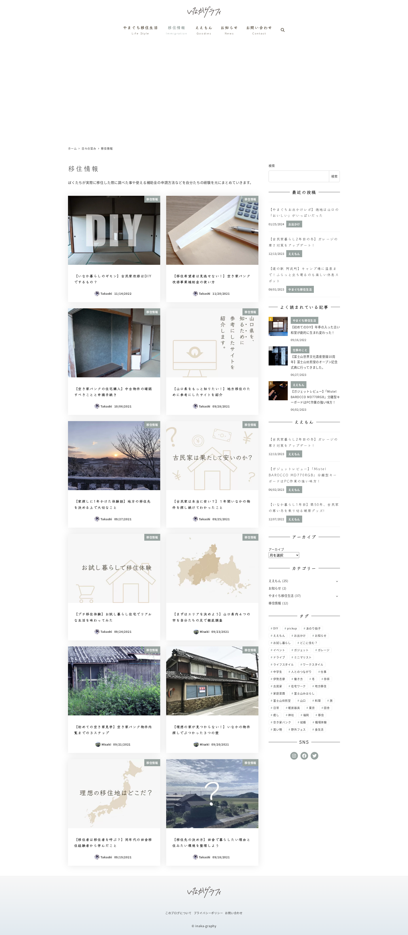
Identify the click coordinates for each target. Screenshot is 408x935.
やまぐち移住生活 (281, 596)
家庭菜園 (279, 693)
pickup (292, 628)
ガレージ (324, 650)
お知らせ (275, 588)
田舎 (327, 708)
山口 (303, 700)
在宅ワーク (298, 686)
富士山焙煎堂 (282, 700)
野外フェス (298, 729)
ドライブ (279, 657)
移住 (321, 715)
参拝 (327, 679)
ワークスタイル (313, 664)
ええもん (275, 581)
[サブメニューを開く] (337, 581)
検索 (272, 166)
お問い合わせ (234, 913)
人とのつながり (301, 672)
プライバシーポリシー (208, 913)
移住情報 (275, 603)
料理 (318, 700)
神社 (291, 715)
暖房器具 (294, 708)
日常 (276, 708)
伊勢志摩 (279, 679)
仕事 (324, 672)
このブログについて (178, 913)
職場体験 (321, 722)
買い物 (277, 729)
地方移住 (321, 686)
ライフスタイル (283, 664)
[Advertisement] (204, 91)
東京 (312, 708)
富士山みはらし (304, 693)
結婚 (303, 722)
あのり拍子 (313, 628)
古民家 (277, 686)
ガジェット (301, 650)
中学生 (277, 672)
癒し (276, 715)
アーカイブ (276, 549)
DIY (275, 628)
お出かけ (300, 635)
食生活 (319, 729)
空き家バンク (282, 722)
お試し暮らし (282, 643)
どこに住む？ (309, 643)
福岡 (306, 715)
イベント (279, 650)
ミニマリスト (303, 657)
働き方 (298, 679)
